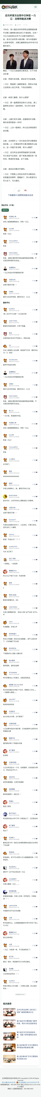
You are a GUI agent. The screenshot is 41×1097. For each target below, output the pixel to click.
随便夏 (11, 685)
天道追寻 (12, 711)
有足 (10, 333)
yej (10, 345)
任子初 (11, 956)
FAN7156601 (13, 253)
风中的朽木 (12, 648)
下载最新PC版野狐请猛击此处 (20, 195)
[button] (5, 218)
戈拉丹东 (12, 777)
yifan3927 (12, 699)
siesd (10, 621)
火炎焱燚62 (13, 879)
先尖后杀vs (12, 867)
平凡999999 (13, 672)
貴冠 (10, 471)
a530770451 (13, 321)
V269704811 (13, 607)
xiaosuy (11, 534)
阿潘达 (11, 801)
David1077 (12, 520)
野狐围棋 (9, 7)
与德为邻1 (12, 279)
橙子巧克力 (12, 813)
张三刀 (11, 410)
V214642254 (13, 360)
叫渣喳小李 (12, 216)
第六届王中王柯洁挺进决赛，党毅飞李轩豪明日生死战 (27, 1034)
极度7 (11, 483)
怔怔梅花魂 (12, 891)
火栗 (10, 918)
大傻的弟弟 (12, 723)
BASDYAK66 (13, 495)
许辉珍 (11, 292)
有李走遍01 (13, 634)
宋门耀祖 (12, 750)
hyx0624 (12, 309)
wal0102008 (13, 905)
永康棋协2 (12, 267)
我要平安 (12, 738)
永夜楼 (11, 969)
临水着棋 (12, 660)
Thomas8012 (13, 241)
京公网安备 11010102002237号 (28, 1082)
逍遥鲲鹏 (12, 789)
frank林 (11, 229)
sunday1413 (13, 546)
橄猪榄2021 (13, 570)
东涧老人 (12, 837)
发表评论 (5, 210)
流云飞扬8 (12, 558)
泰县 (10, 583)
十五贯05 (12, 459)
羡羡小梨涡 (12, 595)
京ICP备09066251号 (8, 1082)
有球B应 (11, 852)
